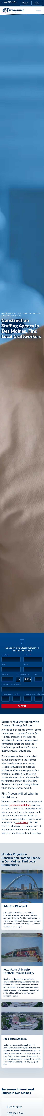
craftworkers (22, 823)
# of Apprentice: (6, 694)
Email (3, 664)
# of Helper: (16, 694)
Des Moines (14, 1107)
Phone (25, 664)
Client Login (37, 3)
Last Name (26, 655)
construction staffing (20, 805)
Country (26, 674)
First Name (4, 655)
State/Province (21, 674)
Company (4, 674)
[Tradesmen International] (12, 11)
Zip (35, 674)
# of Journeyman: (29, 694)
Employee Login (25, 3)
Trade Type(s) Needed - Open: (10, 684)
